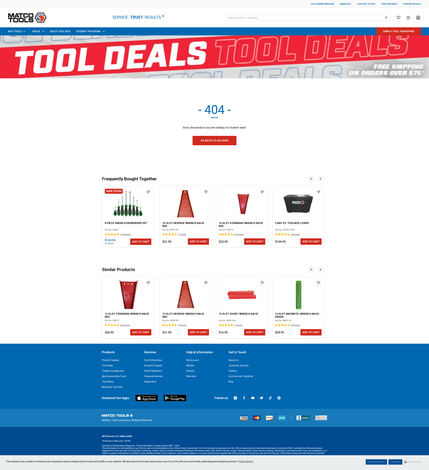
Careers (233, 371)
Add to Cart (140, 241)
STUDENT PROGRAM (88, 31)
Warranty (191, 376)
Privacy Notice (245, 461)
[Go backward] (311, 179)
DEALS (36, 31)
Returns (190, 371)
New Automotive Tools (114, 376)
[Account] (418, 18)
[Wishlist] (398, 18)
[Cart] (408, 18)
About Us (233, 360)
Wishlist (190, 365)
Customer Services (239, 365)
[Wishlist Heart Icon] (148, 192)
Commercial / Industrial (241, 376)
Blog (231, 381)
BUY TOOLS (15, 31)
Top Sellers (108, 381)
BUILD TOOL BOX (60, 31)
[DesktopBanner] (214, 56)
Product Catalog (110, 360)
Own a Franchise (153, 360)
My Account (192, 360)
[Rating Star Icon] (106, 234)
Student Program (153, 365)
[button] (413, 462)
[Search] (386, 17)
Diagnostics (150, 381)
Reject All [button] (395, 462)
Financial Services (153, 376)
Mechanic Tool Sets (112, 387)
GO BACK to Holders (214, 140)
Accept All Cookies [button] (376, 462)
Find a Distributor (153, 371)
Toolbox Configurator (113, 371)
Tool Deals (107, 365)
